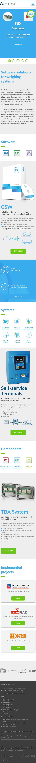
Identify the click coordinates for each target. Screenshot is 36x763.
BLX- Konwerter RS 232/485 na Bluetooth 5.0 (15, 723)
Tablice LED (6, 718)
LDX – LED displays (8, 716)
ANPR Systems (6, 702)
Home (2, 731)
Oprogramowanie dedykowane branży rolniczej (15, 688)
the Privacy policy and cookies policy (14, 750)
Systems (3, 696)
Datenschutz (4, 733)
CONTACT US (18, 296)
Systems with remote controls (10, 709)
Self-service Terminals (8, 699)
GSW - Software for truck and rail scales (13, 687)
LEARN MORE (18, 44)
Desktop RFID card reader (9, 726)
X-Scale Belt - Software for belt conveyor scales (15, 692)
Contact (31, 731)
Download (25, 731)
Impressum (11, 733)
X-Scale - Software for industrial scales (13, 690)
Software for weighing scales (8, 684)
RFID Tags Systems (7, 704)
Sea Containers (6, 707)
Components (4, 713)
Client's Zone (18, 731)
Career (16, 733)
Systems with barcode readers (10, 711)
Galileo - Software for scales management (13, 693)
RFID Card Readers (8, 700)
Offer (6, 731)
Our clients (11, 731)
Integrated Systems (7, 705)
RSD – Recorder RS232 (9, 724)
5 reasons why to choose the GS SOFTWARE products (19, 286)
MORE (18, 598)
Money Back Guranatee (15, 269)
